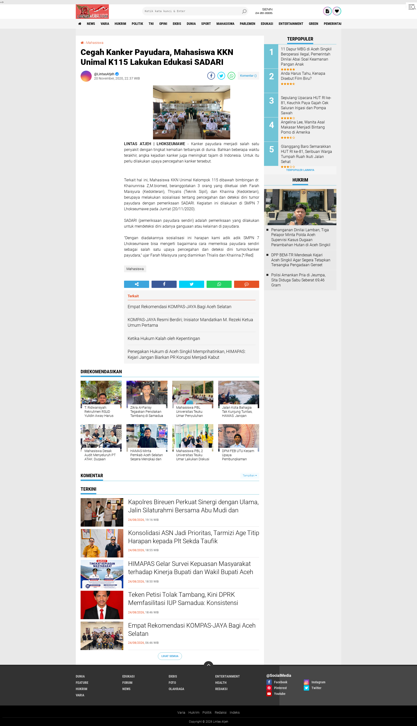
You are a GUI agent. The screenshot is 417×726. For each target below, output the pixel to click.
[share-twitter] (221, 76)
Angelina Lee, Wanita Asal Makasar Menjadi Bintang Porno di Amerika (303, 127)
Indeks (235, 712)
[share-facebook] (211, 76)
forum (127, 683)
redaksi (221, 689)
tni (151, 24)
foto (172, 683)
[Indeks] (327, 11)
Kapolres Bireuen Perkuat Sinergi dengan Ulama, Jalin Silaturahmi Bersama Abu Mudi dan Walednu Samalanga (193, 510)
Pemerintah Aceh (337, 24)
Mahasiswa (225, 24)
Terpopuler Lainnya (300, 170)
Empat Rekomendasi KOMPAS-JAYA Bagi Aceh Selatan (192, 629)
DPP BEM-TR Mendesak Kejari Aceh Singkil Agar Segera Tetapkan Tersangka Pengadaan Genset (300, 260)
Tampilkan (249, 475)
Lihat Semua (169, 656)
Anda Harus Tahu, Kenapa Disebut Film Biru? (303, 76)
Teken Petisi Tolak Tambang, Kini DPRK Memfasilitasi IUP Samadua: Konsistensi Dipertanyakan (183, 603)
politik (137, 24)
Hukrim (193, 712)
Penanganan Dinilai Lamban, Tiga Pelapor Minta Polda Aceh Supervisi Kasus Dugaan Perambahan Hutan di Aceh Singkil (300, 237)
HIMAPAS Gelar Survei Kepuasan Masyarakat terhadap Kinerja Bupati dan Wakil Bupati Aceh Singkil (190, 572)
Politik (207, 712)
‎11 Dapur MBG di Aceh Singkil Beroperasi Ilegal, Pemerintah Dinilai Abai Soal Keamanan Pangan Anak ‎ (306, 56)
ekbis (177, 24)
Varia (181, 712)
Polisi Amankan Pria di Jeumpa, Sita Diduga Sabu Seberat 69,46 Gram (298, 280)
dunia (191, 24)
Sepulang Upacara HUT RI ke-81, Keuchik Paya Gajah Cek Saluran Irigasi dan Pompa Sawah (306, 105)
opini (163, 24)
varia (105, 24)
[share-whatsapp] (231, 76)
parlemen (247, 24)
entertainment (291, 24)
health (221, 683)
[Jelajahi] (411, 6)
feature (82, 683)
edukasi (267, 24)
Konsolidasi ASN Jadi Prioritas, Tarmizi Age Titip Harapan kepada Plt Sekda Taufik (193, 537)
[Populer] (337, 11)
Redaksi (221, 712)
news (91, 24)
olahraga (176, 689)
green (313, 24)
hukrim (120, 24)
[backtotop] (208, 666)
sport (206, 24)
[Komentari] (246, 284)
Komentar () (248, 75)
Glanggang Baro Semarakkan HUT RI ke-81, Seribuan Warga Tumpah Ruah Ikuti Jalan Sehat (306, 154)
